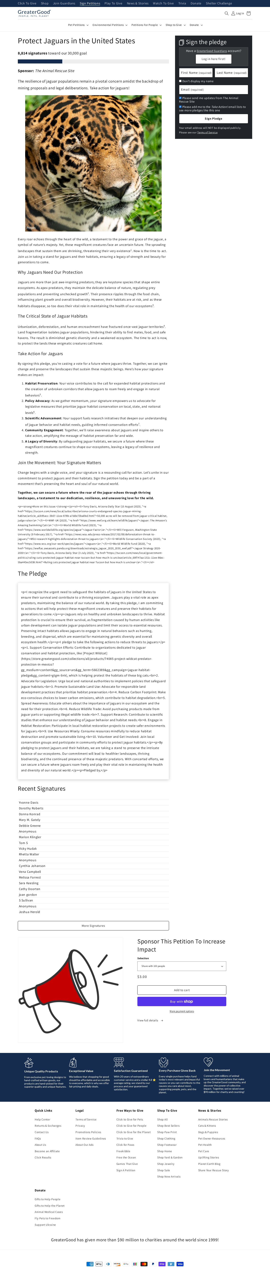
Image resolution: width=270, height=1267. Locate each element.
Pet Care (203, 1151)
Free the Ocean (126, 1157)
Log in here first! (214, 59)
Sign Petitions (90, 3)
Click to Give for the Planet (133, 1132)
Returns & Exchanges (48, 1125)
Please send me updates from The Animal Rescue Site (208, 99)
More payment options (182, 1011)
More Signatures (93, 926)
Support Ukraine (45, 1224)
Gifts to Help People (47, 1199)
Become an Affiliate (47, 1151)
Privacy (80, 1125)
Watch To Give (163, 3)
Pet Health (205, 1144)
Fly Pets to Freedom (48, 1218)
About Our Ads (84, 1144)
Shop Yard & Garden (170, 1157)
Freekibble (123, 1151)
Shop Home (164, 1151)
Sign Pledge (213, 119)
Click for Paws (125, 1144)
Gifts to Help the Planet (50, 1205)
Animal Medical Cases (49, 1212)
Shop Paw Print (167, 1132)
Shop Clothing (166, 1138)
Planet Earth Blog (209, 1164)
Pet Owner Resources (211, 1138)
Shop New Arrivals (168, 1176)
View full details (148, 1020)
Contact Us (42, 1132)
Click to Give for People (131, 1125)
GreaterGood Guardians (212, 51)
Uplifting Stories (208, 1157)
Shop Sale (163, 1170)
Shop (45, 3)
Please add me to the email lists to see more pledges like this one (212, 108)
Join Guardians (64, 3)
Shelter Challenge (219, 3)
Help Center (42, 1119)
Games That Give (127, 1164)
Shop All (162, 1119)
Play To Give (113, 3)
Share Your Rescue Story (213, 1170)
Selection (143, 958)
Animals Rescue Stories (213, 1119)
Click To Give (27, 3)
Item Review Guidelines (90, 1138)
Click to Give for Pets (129, 1119)
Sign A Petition (125, 1170)
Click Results (43, 1157)
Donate (196, 3)
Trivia (182, 3)
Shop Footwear (167, 1144)
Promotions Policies (88, 1132)
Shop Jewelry (165, 1164)
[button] (227, 13)
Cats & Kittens (207, 1125)
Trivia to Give (124, 1138)
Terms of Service (207, 132)
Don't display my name (198, 81)
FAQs (38, 1138)
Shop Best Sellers (168, 1125)
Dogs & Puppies (208, 1132)
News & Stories (138, 3)
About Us (40, 1144)
